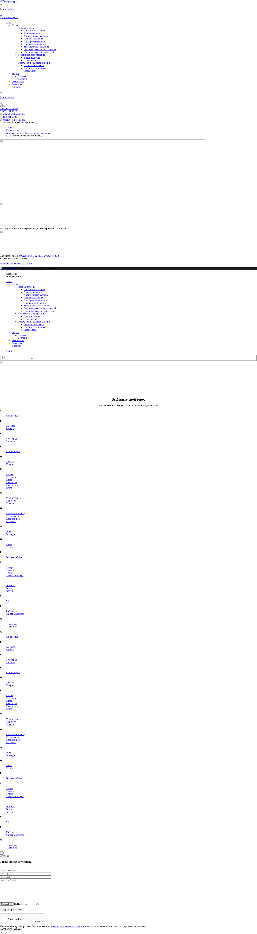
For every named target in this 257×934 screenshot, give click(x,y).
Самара (9, 567)
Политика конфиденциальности (16, 263)
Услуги (15, 73)
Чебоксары (11, 624)
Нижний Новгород (15, 513)
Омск (8, 531)
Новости (16, 87)
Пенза (9, 544)
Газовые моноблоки (34, 65)
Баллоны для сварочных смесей (40, 49)
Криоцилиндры (32, 57)
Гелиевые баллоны (33, 38)
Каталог (16, 25)
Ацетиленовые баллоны (36, 36)
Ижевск (10, 461)
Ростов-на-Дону (14, 557)
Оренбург (11, 534)
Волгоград (11, 438)
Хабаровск (11, 611)
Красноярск (12, 485)
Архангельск (12, 415)
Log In (9, 351)
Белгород (10, 426)
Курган (9, 488)
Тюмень (10, 591)
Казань (9, 474)
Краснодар (11, 482)
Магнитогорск (13, 498)
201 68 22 (50, 256)
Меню (9, 22)
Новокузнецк (12, 516)
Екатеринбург (13, 451)
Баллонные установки (35, 68)
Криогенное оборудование (31, 54)
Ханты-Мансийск (15, 614)
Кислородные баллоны (35, 41)
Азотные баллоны (33, 33)
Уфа (8, 601)
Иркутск (10, 464)
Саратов (10, 570)
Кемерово (11, 477)
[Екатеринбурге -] (9, 1)
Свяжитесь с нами (9, 108)
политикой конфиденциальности (68, 926)
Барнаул (10, 428)
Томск (9, 588)
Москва (10, 503)
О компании (18, 81)
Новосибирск (13, 518)
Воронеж (10, 441)
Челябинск (11, 626)
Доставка (22, 79)
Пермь (9, 547)
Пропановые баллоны (35, 44)
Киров (9, 479)
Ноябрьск (11, 521)
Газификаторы (31, 60)
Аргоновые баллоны (34, 30)
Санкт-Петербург (14, 575)
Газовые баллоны (27, 28)
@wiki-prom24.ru (14, 114)
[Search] (31, 358)
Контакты (17, 84)
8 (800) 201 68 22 (8, 111)
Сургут (9, 572)
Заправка (22, 76)
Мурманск (11, 500)
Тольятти (10, 585)
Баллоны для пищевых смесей (39, 52)
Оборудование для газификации (34, 63)
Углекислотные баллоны (36, 46)
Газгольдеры (30, 71)
